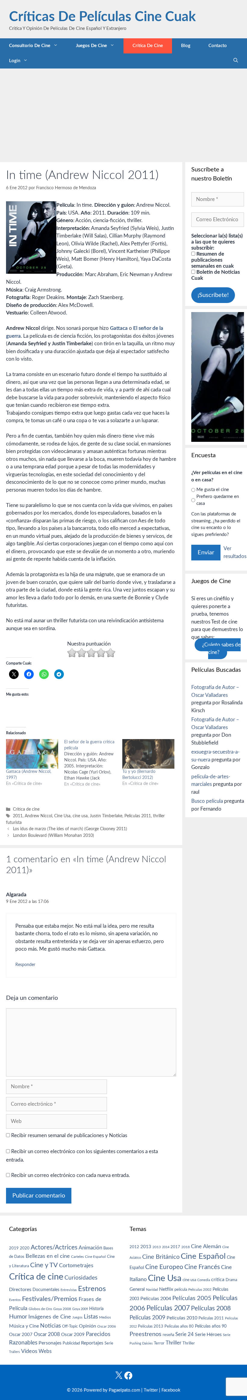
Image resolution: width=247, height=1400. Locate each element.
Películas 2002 (199, 1289)
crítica (217, 1279)
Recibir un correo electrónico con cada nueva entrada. (70, 1175)
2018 (185, 1247)
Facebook (170, 1390)
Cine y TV (44, 1265)
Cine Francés (202, 1267)
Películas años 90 (211, 1326)
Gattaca (119, 328)
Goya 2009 (80, 1309)
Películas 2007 (168, 1308)
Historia (96, 1309)
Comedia (203, 1280)
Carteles (77, 1256)
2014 (165, 1247)
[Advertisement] (123, 114)
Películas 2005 (191, 1298)
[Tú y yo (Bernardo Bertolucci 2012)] (148, 754)
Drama (231, 1280)
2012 (134, 1247)
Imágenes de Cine (49, 1317)
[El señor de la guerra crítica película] (93, 763)
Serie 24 (184, 1334)
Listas (91, 1317)
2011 (18, 816)
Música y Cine (24, 1326)
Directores (20, 1289)
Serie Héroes (208, 1334)
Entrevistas (69, 1290)
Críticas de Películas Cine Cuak (102, 17)
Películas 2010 (182, 1317)
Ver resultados (235, 552)
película (180, 1290)
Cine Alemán (206, 1246)
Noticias (50, 1326)
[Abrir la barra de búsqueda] (235, 61)
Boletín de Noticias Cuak (215, 275)
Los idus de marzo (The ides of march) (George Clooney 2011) (70, 829)
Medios (105, 1317)
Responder (25, 964)
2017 (175, 1247)
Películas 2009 (147, 1318)
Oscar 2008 (47, 1334)
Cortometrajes (76, 1265)
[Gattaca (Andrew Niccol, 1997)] (32, 754)
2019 (14, 1248)
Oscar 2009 (73, 1334)
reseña (168, 1335)
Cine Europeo (164, 1267)
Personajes (50, 1343)
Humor (18, 1317)
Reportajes (92, 1343)
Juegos (77, 1317)
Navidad (152, 1289)
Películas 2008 (211, 1308)
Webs (45, 1351)
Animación (90, 1247)
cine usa (80, 816)
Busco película (207, 801)
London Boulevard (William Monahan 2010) (53, 835)
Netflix (166, 1289)
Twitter (151, 1390)
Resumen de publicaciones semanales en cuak (212, 260)
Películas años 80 (179, 1326)
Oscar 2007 (21, 1334)
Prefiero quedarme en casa (217, 500)
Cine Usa (62, 816)
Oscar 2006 (106, 1326)
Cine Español (95, 1256)
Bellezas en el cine (48, 1256)
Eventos (15, 1300)
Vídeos (29, 1351)
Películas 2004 (155, 1298)
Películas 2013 (150, 1326)
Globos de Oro (40, 1309)
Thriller (173, 1342)
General (137, 1289)
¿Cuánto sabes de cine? (221, 648)
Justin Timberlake (106, 816)
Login (14, 61)
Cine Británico (161, 1257)
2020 (25, 1248)
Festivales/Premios (49, 1299)
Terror (159, 1343)
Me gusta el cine (212, 489)
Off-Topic (70, 1326)
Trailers (14, 1352)
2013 (145, 1247)
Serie (109, 1343)
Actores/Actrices (54, 1247)
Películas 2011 (137, 816)
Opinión (87, 1326)
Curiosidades (80, 1278)
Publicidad (71, 1343)
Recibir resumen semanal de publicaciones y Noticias (68, 1135)
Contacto (217, 45)
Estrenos (92, 1289)
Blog (185, 45)
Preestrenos (145, 1334)
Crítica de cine (148, 45)
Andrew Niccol (38, 816)
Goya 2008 (62, 1309)
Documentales (46, 1289)
